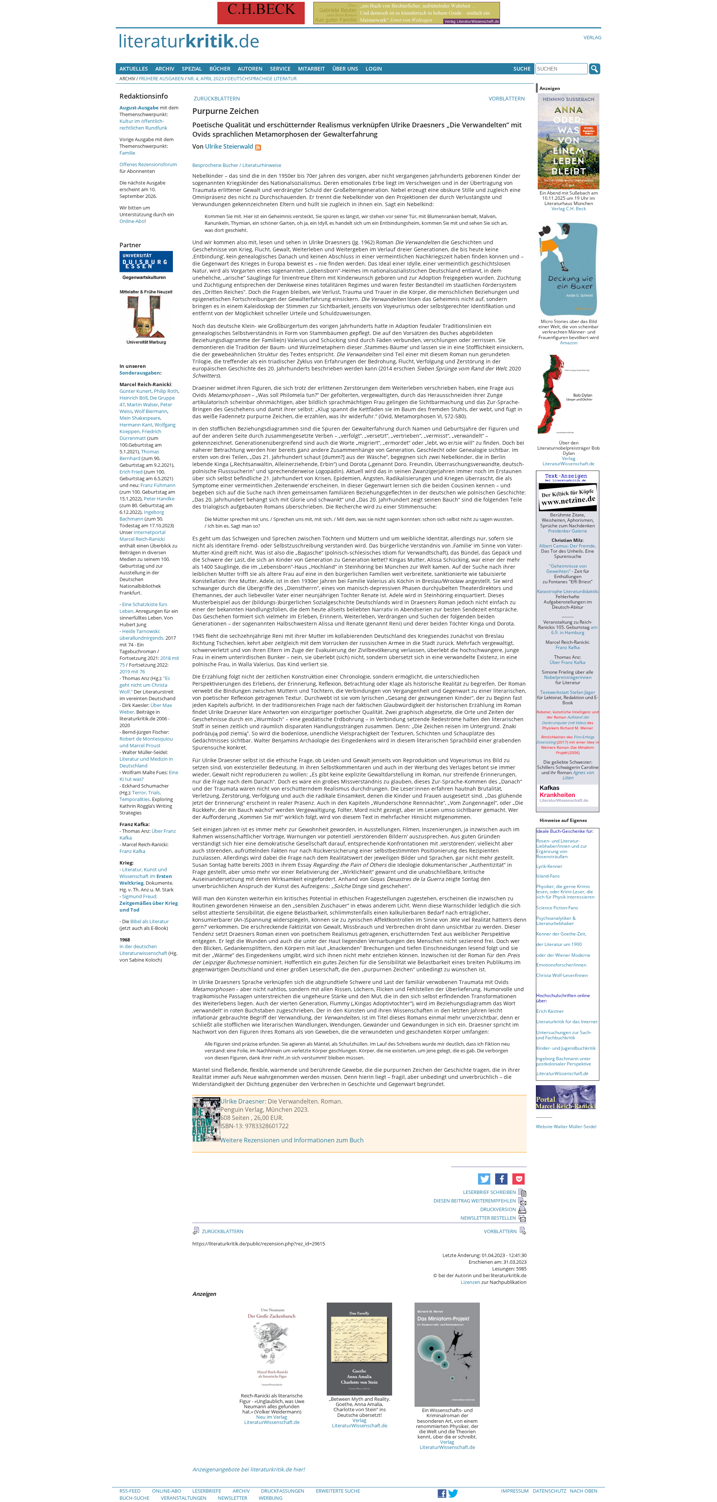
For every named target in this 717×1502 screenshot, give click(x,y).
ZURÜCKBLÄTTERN (216, 98)
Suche (522, 68)
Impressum (515, 1490)
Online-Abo (132, 221)
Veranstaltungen (184, 1498)
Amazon (568, 342)
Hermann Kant (136, 424)
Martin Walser (142, 404)
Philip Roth (166, 391)
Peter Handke (159, 498)
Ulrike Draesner (242, 1101)
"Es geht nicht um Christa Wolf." (145, 685)
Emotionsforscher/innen (561, 965)
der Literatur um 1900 (559, 944)
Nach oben (584, 1490)
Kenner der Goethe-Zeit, (561, 934)
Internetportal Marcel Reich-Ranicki (142, 535)
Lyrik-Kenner (549, 866)
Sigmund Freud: (149, 903)
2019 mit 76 (132, 671)
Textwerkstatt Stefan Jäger (567, 692)
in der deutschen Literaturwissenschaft (143, 949)
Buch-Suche (134, 1498)
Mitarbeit (311, 68)
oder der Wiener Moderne (563, 955)
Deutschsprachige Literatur (262, 78)
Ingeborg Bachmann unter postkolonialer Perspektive (563, 1061)
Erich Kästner (550, 1011)
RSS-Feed (130, 1490)
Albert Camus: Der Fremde (567, 546)
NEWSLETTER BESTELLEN (488, 1217)
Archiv (164, 68)
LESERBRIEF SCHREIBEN (489, 1192)
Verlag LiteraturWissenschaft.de (359, 1423)
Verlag (592, 37)
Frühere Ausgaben (161, 78)
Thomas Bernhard (139, 455)
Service (280, 68)
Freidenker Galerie (567, 531)
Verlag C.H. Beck (569, 208)
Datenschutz (549, 1490)
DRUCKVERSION (498, 1209)
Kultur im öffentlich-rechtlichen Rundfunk (143, 124)
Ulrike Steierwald (229, 146)
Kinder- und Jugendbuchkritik (566, 1048)
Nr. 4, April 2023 (205, 78)
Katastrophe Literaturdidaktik (567, 591)
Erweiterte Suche (338, 1490)
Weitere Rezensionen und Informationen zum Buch (292, 1140)
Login (374, 68)
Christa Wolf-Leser (555, 975)
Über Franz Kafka (568, 662)
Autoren (250, 68)
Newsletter (232, 1498)
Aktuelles (134, 68)
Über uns (345, 68)
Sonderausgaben (140, 372)
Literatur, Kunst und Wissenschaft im (146, 876)
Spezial (192, 68)
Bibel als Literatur (149, 921)
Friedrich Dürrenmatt (140, 434)
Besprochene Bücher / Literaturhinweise (236, 165)
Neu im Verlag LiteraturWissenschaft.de (271, 1419)
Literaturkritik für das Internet (567, 1021)
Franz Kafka (132, 851)
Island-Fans (548, 876)
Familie (127, 152)
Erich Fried (131, 471)
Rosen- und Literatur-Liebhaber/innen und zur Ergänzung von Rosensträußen (561, 848)
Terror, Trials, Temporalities (140, 796)
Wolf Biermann (150, 411)
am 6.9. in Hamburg (574, 629)
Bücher (219, 68)
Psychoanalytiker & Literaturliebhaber (556, 920)
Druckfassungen (282, 1490)
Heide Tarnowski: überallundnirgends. (142, 634)
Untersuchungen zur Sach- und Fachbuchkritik (564, 1034)
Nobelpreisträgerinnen (568, 677)
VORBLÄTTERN (508, 98)
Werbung (270, 1498)
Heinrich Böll (134, 397)
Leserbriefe (206, 1490)
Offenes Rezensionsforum (148, 164)
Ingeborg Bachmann (142, 515)
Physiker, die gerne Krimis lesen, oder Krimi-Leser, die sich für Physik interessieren (565, 891)
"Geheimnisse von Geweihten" (566, 568)
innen (582, 975)
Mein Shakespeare (140, 418)
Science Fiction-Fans (557, 907)
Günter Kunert (136, 391)
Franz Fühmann (158, 485)
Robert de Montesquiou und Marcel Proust (146, 742)
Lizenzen (470, 1282)
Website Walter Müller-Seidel (566, 1126)
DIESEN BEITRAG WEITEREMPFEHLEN (475, 1200)
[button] (484, 1179)
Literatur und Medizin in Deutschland (146, 762)
